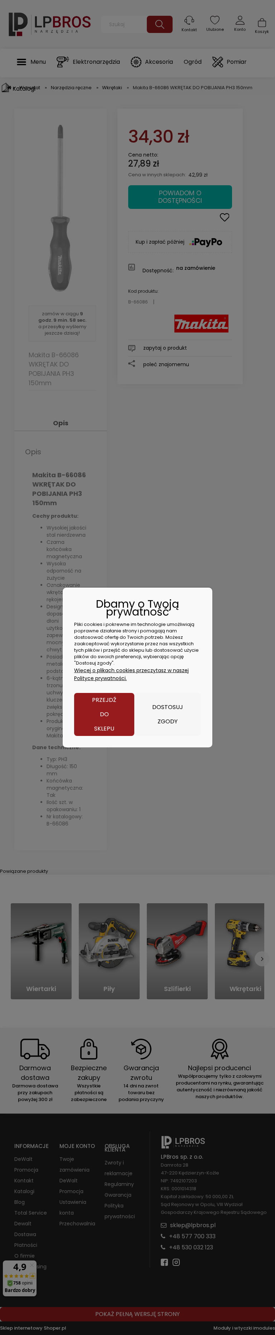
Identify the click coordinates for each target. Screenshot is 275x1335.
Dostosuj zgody (167, 714)
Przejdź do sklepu (104, 714)
